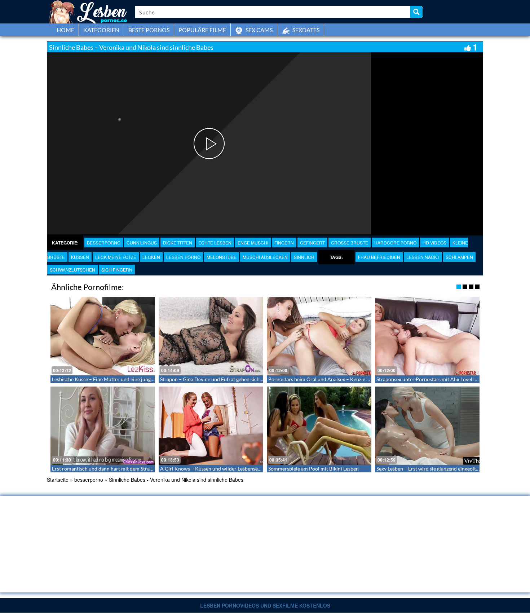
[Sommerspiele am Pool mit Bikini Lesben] (319, 426)
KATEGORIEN (101, 29)
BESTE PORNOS (148, 29)
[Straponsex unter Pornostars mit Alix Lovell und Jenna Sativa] (427, 336)
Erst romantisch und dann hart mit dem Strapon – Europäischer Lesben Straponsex (144, 469)
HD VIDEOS (434, 242)
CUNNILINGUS (142, 242)
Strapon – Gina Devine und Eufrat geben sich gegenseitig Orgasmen (235, 379)
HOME (65, 29)
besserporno (103, 242)
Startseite (58, 479)
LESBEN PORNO (183, 257)
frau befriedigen (379, 257)
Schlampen (459, 257)
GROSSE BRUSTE (349, 242)
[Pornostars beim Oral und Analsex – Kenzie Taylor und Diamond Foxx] (319, 336)
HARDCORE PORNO (395, 242)
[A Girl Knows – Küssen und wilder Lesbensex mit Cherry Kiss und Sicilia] (211, 426)
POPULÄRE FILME (202, 29)
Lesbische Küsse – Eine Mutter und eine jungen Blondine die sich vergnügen (136, 379)
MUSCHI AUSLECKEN (265, 257)
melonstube (222, 257)
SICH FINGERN (116, 269)
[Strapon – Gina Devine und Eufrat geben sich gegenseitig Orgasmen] (211, 336)
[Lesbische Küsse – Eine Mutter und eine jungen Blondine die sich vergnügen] (102, 336)
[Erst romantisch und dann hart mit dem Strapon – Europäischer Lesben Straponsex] (102, 426)
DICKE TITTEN (177, 242)
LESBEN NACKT (423, 257)
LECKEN (151, 257)
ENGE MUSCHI (253, 242)
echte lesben (214, 242)
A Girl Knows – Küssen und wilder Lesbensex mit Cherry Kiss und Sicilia (240, 469)
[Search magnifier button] (416, 12)
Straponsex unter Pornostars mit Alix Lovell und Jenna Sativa (444, 379)
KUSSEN (80, 257)
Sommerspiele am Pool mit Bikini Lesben (313, 469)
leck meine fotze (115, 257)
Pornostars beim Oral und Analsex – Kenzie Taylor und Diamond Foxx (346, 379)
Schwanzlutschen (72, 269)
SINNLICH (304, 257)
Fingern (284, 242)
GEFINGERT (312, 242)
